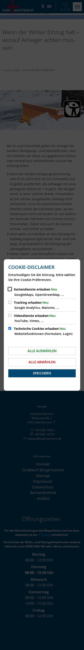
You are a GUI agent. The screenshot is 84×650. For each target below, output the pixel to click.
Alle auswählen (42, 351)
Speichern (42, 373)
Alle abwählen (42, 362)
